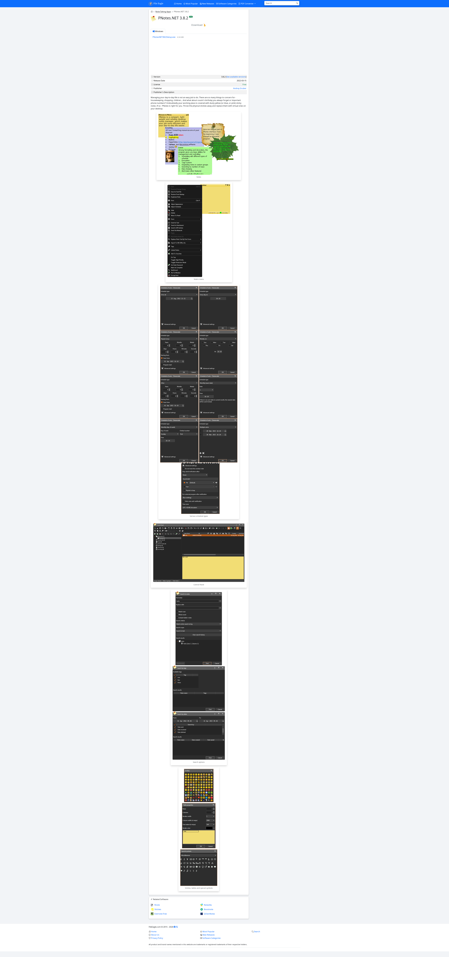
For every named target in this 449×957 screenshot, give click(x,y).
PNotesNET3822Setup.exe (164, 37)
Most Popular (191, 3)
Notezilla (208, 905)
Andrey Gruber (239, 88)
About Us (155, 935)
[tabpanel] (200, 37)
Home (179, 3)
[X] (177, 927)
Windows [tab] (159, 31)
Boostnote (208, 909)
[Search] (297, 3)
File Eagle (158, 3)
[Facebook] (175, 927)
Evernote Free (160, 913)
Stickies (157, 909)
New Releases (208, 3)
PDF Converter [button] (247, 3)
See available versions (236, 76)
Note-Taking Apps (163, 11)
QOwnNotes (209, 913)
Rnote (157, 905)
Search (257, 931)
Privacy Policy (157, 938)
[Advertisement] (199, 56)
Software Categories (227, 3)
